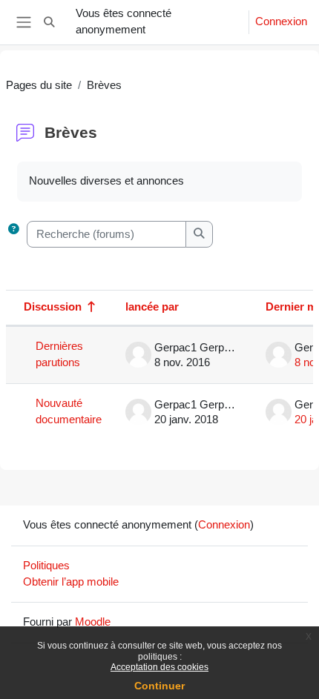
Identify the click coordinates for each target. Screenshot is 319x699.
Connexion (281, 21)
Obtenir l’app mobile (71, 582)
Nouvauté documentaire (69, 411)
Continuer (159, 686)
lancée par (152, 307)
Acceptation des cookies (159, 667)
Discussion (53, 307)
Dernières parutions (59, 354)
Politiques (46, 566)
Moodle (93, 622)
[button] (49, 22)
